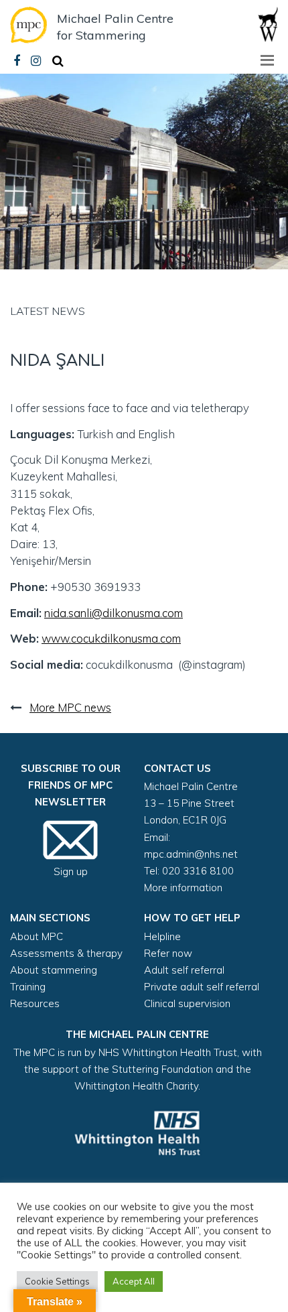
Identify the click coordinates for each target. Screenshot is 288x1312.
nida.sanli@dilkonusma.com (113, 613)
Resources (35, 1003)
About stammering (53, 970)
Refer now (168, 953)
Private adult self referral (201, 986)
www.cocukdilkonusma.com (111, 638)
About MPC (36, 936)
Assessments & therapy (66, 953)
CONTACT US (177, 768)
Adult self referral (184, 970)
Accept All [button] (134, 1281)
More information (183, 887)
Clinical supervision (187, 1003)
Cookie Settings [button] (57, 1281)
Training (28, 986)
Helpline (162, 936)
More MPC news (70, 707)
